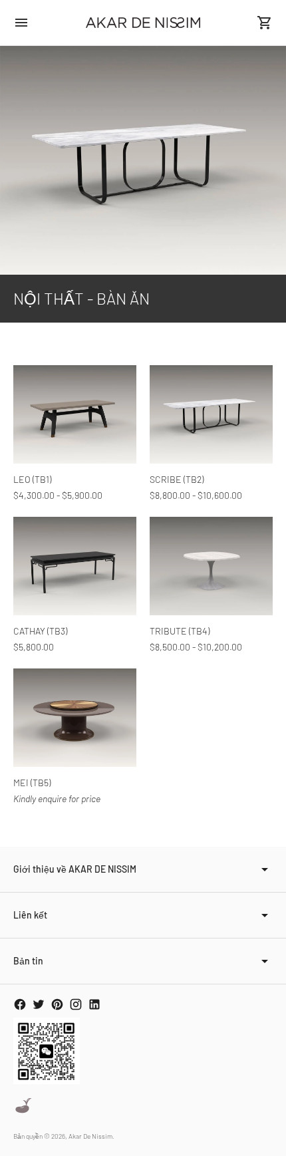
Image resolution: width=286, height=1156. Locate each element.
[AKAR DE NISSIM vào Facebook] (20, 1004)
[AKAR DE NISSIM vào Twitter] (38, 1004)
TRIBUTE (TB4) (180, 631)
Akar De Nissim (90, 1136)
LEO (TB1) (32, 479)
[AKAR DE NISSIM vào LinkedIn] (94, 1004)
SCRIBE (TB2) (177, 479)
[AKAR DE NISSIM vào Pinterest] (57, 1004)
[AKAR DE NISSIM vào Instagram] (75, 1004)
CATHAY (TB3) (40, 631)
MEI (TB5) (32, 782)
